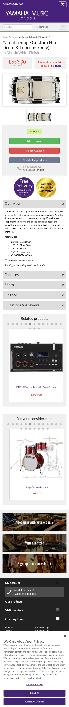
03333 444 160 (15, 4)
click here (56, 65)
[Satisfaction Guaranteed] (45, 187)
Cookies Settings (34, 684)
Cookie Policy (34, 678)
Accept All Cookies (34, 701)
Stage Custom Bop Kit (34, 487)
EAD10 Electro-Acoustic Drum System (34, 387)
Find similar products (34, 160)
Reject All (34, 693)
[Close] (65, 636)
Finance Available (34, 150)
